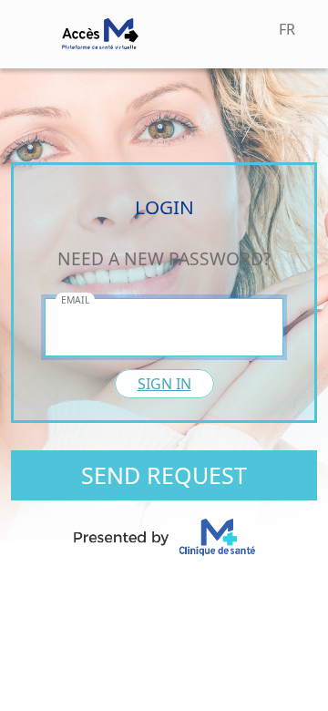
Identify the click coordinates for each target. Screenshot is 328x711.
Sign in (164, 384)
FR (287, 29)
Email (75, 300)
